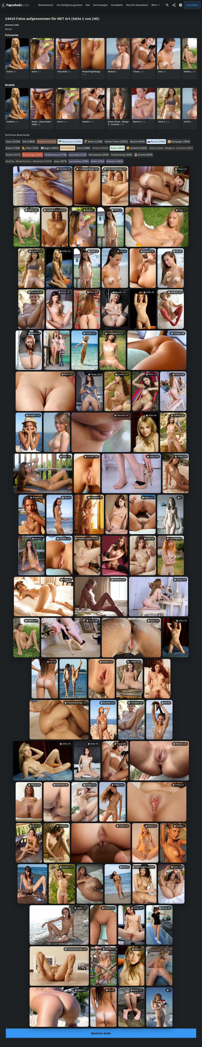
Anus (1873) (60, 161)
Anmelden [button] (192, 5)
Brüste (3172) (13, 154)
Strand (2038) (145, 154)
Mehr (154, 4)
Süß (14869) (28, 141)
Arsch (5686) (83, 148)
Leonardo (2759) (77, 154)
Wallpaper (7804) (180, 141)
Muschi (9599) (137, 141)
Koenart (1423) (115, 161)
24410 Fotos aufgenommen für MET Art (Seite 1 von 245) (52, 18)
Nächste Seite (101, 1033)
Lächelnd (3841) (138, 148)
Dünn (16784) (13, 141)
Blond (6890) (67, 148)
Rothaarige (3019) (32, 154)
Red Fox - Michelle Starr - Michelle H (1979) (29, 161)
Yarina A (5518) (100, 148)
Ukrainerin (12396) (72, 141)
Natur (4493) (117, 148)
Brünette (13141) (46, 141)
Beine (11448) (95, 141)
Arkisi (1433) (97, 161)
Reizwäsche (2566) (99, 154)
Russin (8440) (158, 141)
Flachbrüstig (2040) (121, 154)
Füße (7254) (32, 148)
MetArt (8, 29)
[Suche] (167, 5)
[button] (180, 5)
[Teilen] (174, 5)
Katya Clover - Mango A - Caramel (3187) (171, 148)
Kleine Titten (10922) (116, 141)
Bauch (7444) (13, 148)
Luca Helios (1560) (79, 161)
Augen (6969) (51, 148)
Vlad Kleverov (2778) (55, 154)
